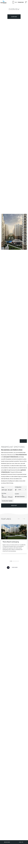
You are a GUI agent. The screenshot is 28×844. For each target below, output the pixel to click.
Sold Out (14, 505)
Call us (21, 842)
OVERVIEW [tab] (14, 16)
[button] (21, 441)
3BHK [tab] (20, 620)
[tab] (7, 660)
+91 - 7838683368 (19, 2)
